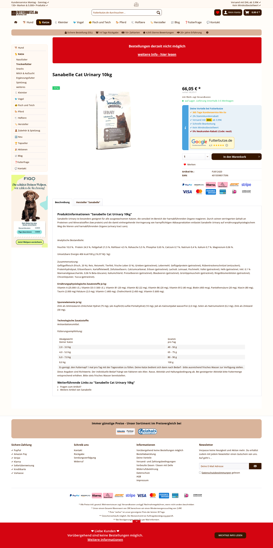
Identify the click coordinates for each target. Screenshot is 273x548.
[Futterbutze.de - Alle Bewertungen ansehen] (225, 143)
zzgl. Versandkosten (202, 97)
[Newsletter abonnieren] (255, 466)
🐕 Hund (19, 47)
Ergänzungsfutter (25, 77)
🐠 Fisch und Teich (25, 105)
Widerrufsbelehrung (147, 469)
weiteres (20, 87)
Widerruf (78, 461)
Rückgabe (79, 454)
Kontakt (78, 450)
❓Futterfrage (22, 162)
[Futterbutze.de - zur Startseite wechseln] (24, 13)
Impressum (142, 480)
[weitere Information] (207, 32)
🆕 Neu (18, 136)
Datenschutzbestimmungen (216, 472)
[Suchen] (158, 12)
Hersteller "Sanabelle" (88, 202)
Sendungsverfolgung (85, 457)
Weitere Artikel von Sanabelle (75, 389)
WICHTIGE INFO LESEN (230, 535)
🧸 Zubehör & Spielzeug (27, 130)
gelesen (221, 472)
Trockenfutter (23, 64)
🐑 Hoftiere (21, 117)
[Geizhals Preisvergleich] (147, 431)
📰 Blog (19, 155)
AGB (138, 476)
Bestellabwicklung (146, 454)
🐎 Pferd (19, 111)
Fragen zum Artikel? (70, 386)
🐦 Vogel (19, 98)
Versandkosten (129, 504)
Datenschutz (143, 472)
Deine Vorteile (144, 457)
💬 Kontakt (20, 168)
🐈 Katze (19, 53)
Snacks (20, 68)
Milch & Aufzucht (25, 73)
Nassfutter (21, 59)
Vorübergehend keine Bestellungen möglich (159, 450)
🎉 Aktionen (21, 149)
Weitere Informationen (105, 539)
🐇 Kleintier (21, 92)
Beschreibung (62, 202)
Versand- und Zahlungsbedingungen (156, 461)
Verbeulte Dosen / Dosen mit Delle (154, 465)
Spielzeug (21, 82)
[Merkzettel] (217, 12)
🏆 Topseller (21, 143)
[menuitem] (127, 12)
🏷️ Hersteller (21, 124)
